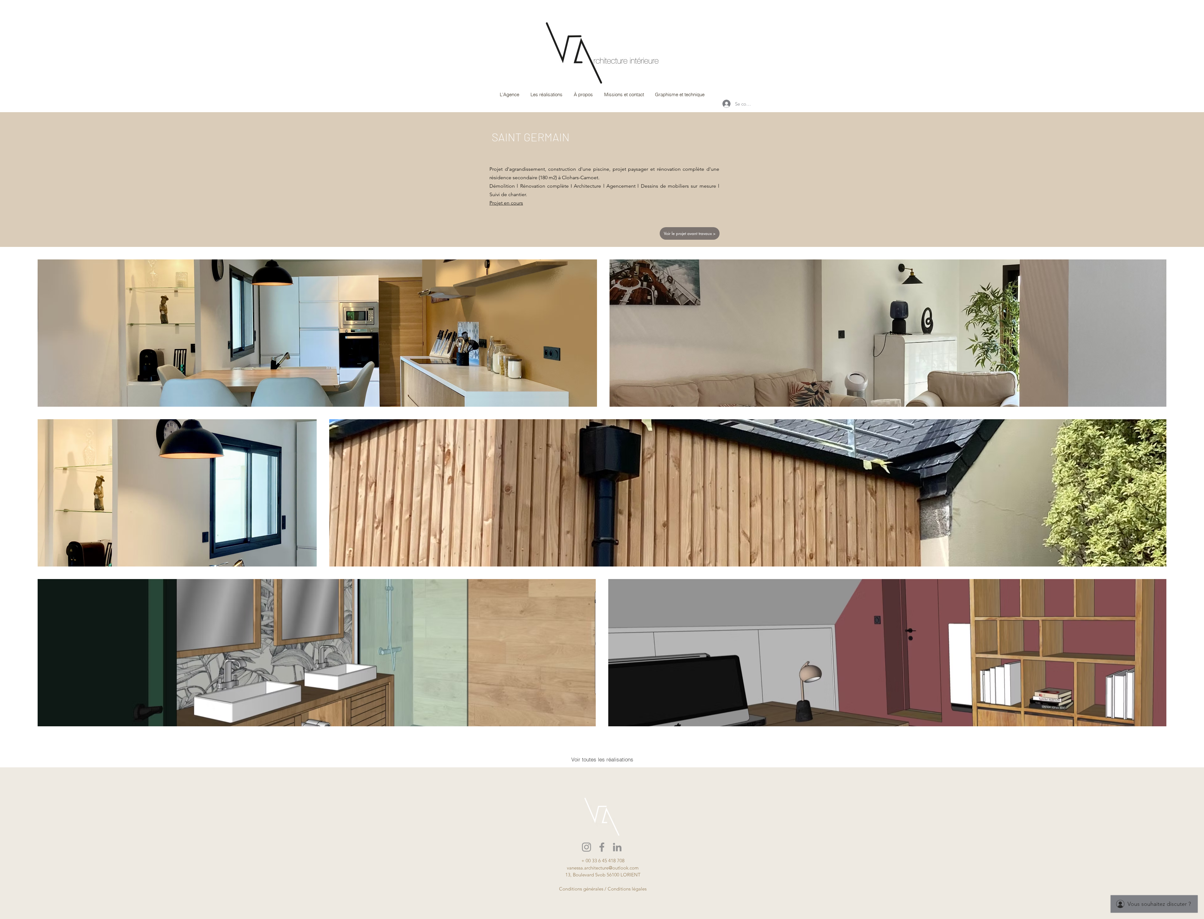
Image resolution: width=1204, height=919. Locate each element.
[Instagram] (586, 847)
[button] (546, 95)
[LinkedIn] (617, 847)
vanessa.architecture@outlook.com (603, 868)
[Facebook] (602, 847)
